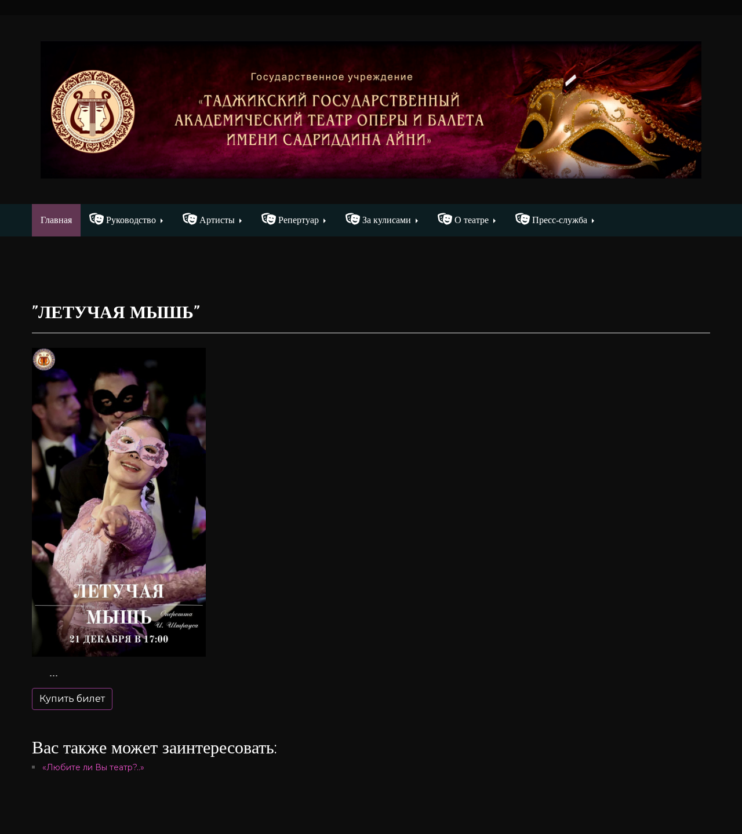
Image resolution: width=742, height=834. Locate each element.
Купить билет (72, 698)
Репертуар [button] (297, 220)
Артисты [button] (216, 220)
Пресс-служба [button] (558, 220)
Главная (61, 219)
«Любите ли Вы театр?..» (93, 767)
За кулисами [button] (385, 220)
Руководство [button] (130, 220)
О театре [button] (470, 220)
